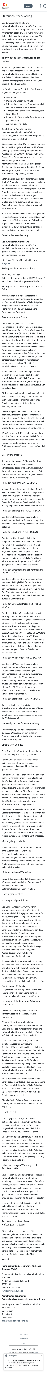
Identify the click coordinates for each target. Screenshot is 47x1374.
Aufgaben (6, 263)
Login (28, 6)
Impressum (23, 1334)
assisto (35, 1353)
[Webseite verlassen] (43, 6)
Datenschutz (23, 1338)
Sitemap (23, 1343)
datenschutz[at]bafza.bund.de (15, 1320)
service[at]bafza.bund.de (12, 1290)
